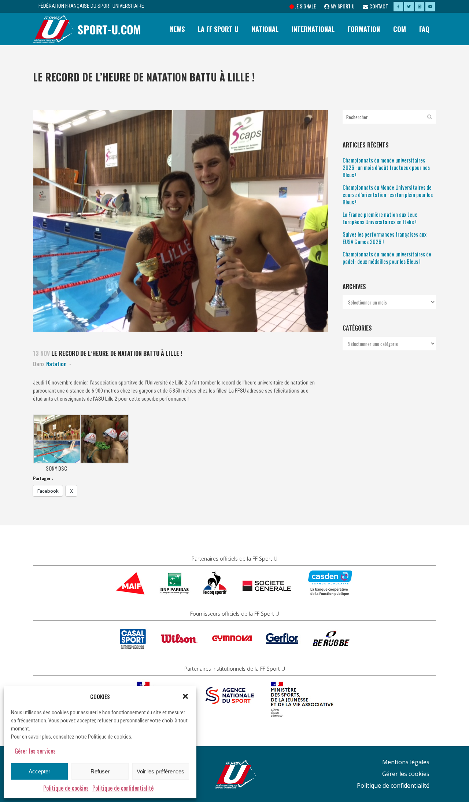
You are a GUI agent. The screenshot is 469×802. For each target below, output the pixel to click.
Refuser (100, 771)
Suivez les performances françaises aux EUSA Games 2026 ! (384, 237)
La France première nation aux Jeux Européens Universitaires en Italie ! (380, 218)
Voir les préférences (160, 771)
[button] (185, 696)
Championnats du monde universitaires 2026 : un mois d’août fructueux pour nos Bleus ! (386, 167)
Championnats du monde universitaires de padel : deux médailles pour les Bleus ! (387, 257)
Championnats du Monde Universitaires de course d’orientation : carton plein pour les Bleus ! (388, 194)
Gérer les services (35, 751)
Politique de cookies (66, 788)
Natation (56, 364)
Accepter (39, 771)
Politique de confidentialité (123, 788)
